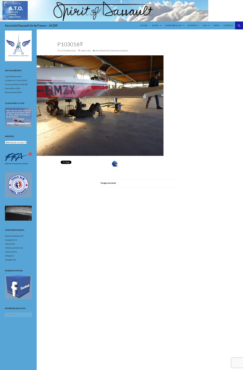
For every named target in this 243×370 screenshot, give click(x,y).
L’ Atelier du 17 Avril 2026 (16, 80)
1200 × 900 (86, 50)
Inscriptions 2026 (12, 88)
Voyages (8, 259)
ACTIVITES (192, 25)
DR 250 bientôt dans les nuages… (112, 50)
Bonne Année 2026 (13, 92)
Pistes (216, 25)
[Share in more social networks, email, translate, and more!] (125, 164)
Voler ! (155, 25)
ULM (205, 25)
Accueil (144, 25)
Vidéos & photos (12, 248)
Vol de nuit (9, 252)
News (7, 244)
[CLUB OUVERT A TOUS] (18, 117)
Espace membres (12, 236)
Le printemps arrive (13, 76)
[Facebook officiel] (18, 287)
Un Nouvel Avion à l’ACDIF (16, 84)
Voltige (8, 255)
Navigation (9, 240)
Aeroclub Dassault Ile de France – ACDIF (31, 25)
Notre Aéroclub (173, 25)
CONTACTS (228, 25)
